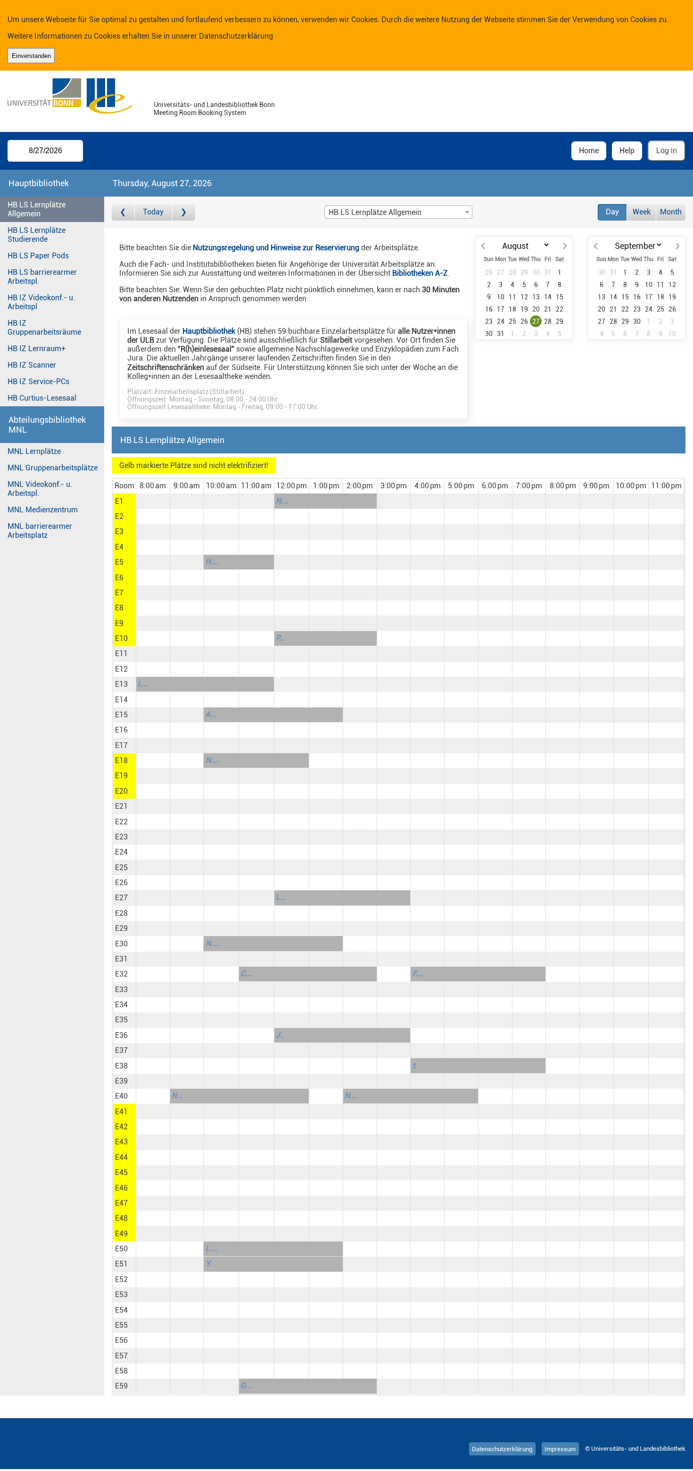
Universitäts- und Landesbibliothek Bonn (214, 105)
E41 (121, 1111)
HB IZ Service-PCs (38, 381)
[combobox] (398, 212)
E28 (121, 913)
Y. (208, 1263)
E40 (121, 1096)
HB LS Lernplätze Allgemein (37, 209)
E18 (121, 760)
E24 (121, 851)
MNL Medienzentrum (43, 509)
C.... (246, 973)
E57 (121, 1355)
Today (153, 211)
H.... (212, 561)
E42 (121, 1126)
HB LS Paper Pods (38, 255)
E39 (121, 1081)
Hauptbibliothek (208, 331)
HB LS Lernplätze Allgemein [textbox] (375, 212)
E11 (121, 653)
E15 (121, 714)
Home (589, 150)
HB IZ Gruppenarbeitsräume (44, 328)
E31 (121, 958)
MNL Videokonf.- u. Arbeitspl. (40, 489)
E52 (121, 1279)
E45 (121, 1172)
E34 (121, 1004)
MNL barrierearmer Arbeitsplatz (40, 531)
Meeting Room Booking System (200, 113)
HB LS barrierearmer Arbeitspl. (42, 277)
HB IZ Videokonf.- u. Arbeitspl (41, 302)
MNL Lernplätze (34, 451)
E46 (121, 1187)
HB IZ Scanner (32, 365)
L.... (211, 1248)
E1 (119, 501)
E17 (121, 745)
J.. (280, 1034)
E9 (119, 623)
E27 (121, 897)
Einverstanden (31, 55)
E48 (121, 1218)
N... (177, 1095)
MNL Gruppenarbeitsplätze (53, 467)
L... (143, 683)
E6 (119, 577)
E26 (121, 882)
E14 (121, 699)
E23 (121, 836)
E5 (119, 562)
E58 (121, 1370)
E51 (121, 1263)
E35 (121, 1019)
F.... (417, 973)
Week (642, 211)
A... (211, 714)
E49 (121, 1233)
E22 (121, 821)
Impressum (560, 1448)
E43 (121, 1141)
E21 (121, 806)
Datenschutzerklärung (236, 36)
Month (671, 211)
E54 (121, 1310)
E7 (119, 592)
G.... (246, 1385)
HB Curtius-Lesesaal (42, 398)
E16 (121, 729)
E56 (121, 1340)
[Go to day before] (123, 212)
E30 (121, 943)
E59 (121, 1385)
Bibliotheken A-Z (420, 273)
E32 (121, 974)
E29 (121, 928)
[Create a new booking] (153, 501)
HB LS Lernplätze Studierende (37, 235)
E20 (121, 791)
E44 (121, 1157)
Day (612, 211)
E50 (121, 1248)
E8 (119, 607)
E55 (121, 1325)
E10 (121, 638)
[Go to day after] (184, 212)
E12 (121, 669)
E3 (119, 531)
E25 (121, 867)
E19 (121, 775)
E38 (121, 1065)
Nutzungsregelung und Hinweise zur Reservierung (276, 247)
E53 (121, 1294)
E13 (121, 684)
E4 (119, 546)
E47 (121, 1203)
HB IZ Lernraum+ (37, 348)
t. (414, 1065)
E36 (121, 1035)
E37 (121, 1050)
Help (627, 150)
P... (280, 637)
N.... (282, 500)
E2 (119, 516)
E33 (121, 989)
